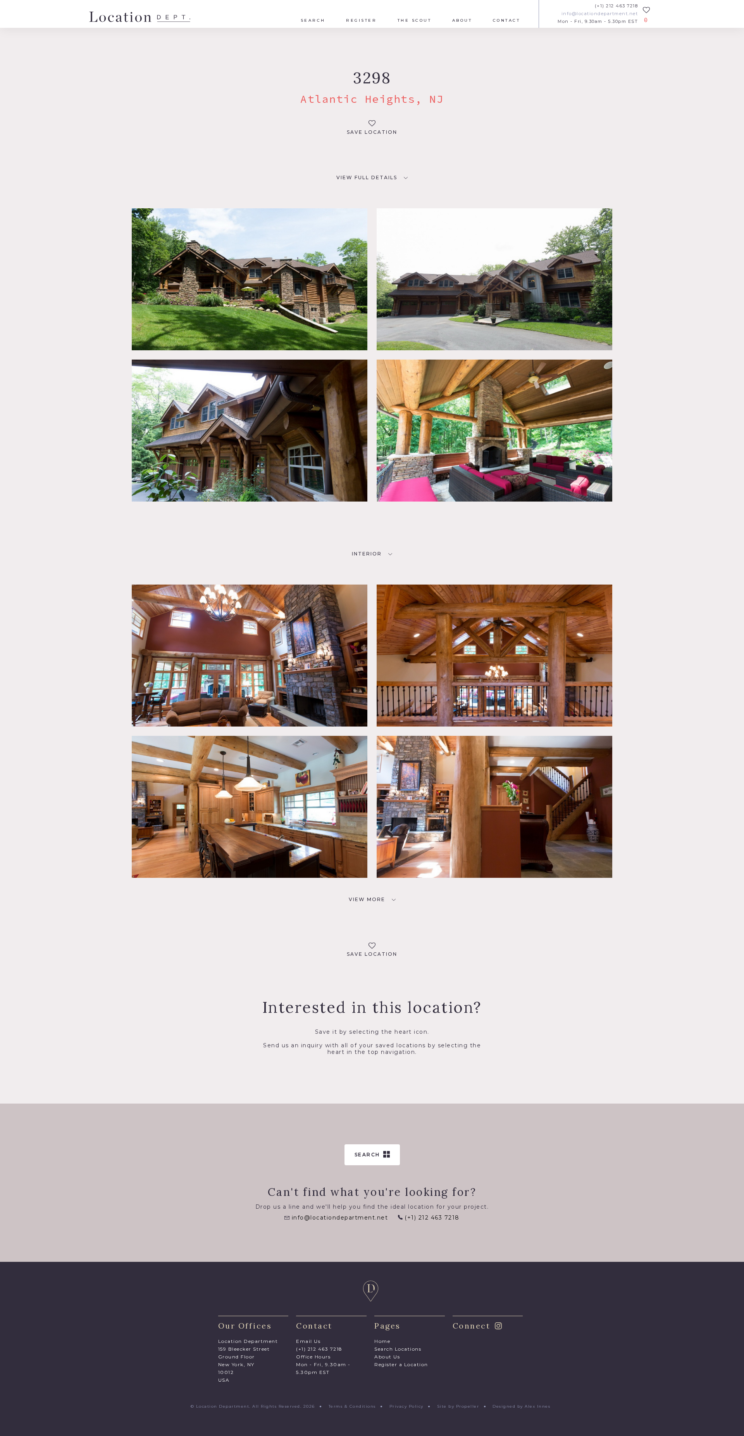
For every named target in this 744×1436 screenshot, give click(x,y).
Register (361, 20)
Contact (506, 20)
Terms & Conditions (352, 1406)
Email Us (308, 1341)
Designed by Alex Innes (521, 1406)
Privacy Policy (406, 1406)
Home (382, 1341)
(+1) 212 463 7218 (616, 6)
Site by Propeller (458, 1406)
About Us (387, 1357)
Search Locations (397, 1349)
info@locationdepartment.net (599, 13)
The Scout (415, 20)
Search (313, 20)
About (462, 20)
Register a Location (401, 1364)
